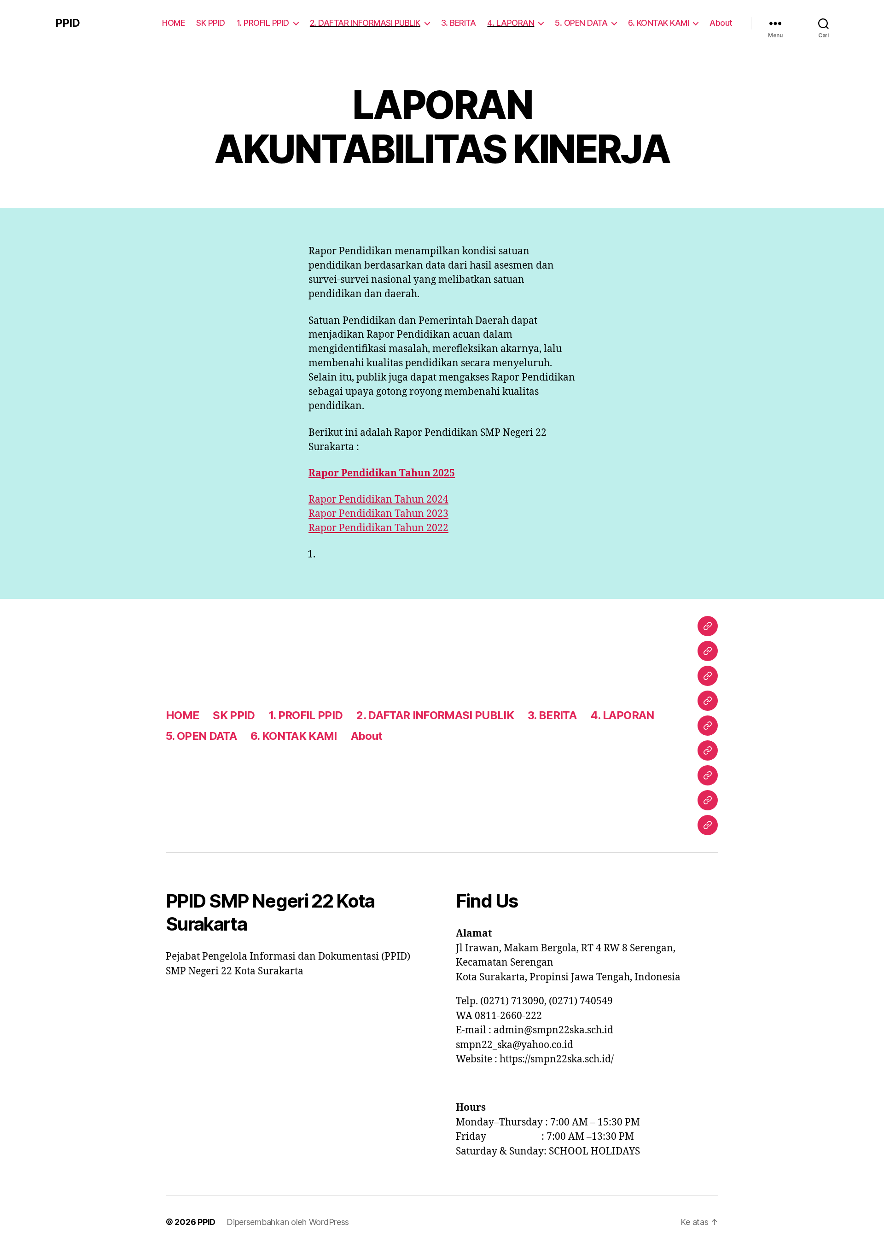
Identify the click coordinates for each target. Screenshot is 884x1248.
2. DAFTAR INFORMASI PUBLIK (365, 23)
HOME (173, 23)
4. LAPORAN (510, 23)
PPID (67, 23)
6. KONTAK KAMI (658, 23)
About (721, 23)
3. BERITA (458, 23)
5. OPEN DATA (581, 23)
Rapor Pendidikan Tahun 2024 (378, 499)
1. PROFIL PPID (263, 23)
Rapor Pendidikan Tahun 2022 (378, 528)
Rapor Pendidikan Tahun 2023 (378, 514)
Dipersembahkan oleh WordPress (288, 1222)
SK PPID (210, 23)
